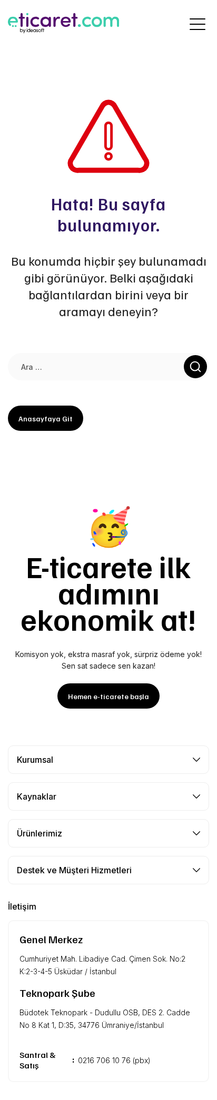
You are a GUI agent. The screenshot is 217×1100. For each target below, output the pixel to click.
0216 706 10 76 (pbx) (114, 1060)
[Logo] (77, 24)
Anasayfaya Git (45, 418)
